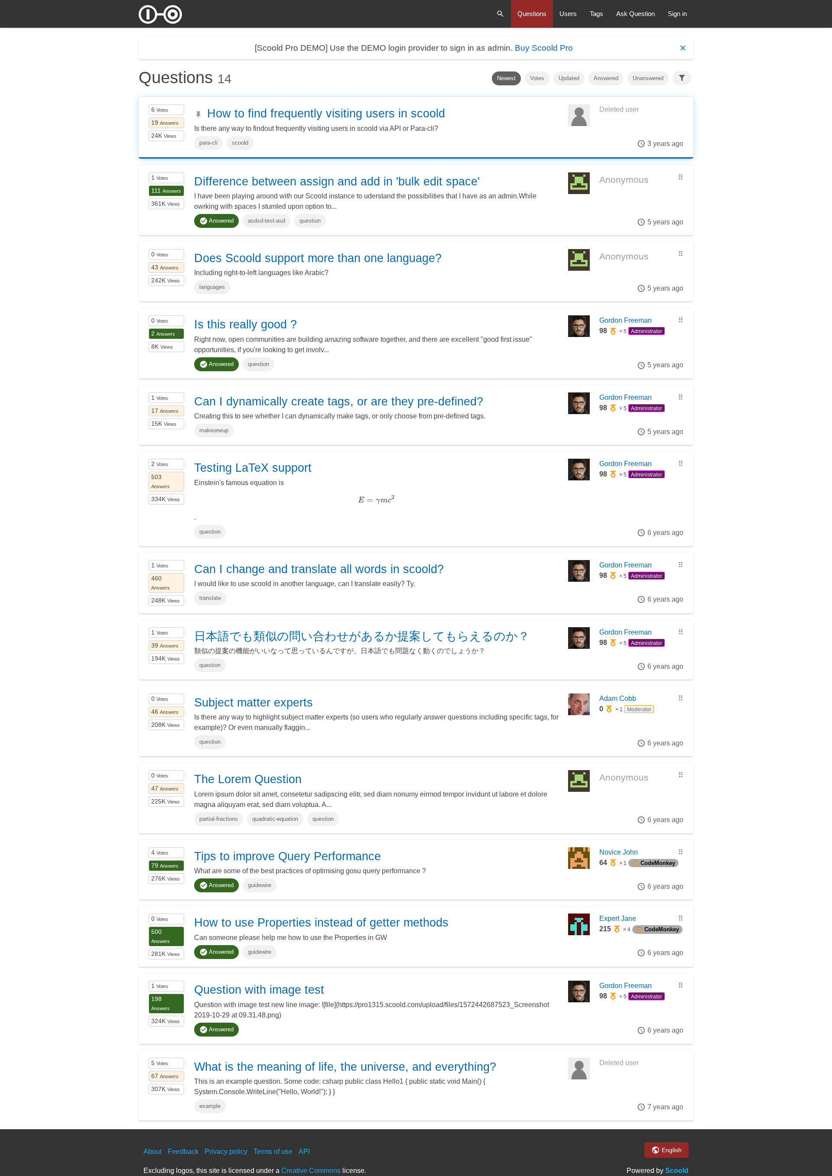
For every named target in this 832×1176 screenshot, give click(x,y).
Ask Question (635, 13)
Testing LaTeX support (253, 467)
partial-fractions (218, 819)
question (310, 220)
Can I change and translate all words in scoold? (319, 569)
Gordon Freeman (625, 320)
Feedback (183, 1151)
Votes (537, 78)
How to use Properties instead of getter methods (321, 922)
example (210, 1106)
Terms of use (273, 1151)
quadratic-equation (275, 819)
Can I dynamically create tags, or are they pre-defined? (338, 401)
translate (210, 598)
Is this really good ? (245, 324)
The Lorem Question (248, 779)
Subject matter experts (253, 702)
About (152, 1151)
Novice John (618, 852)
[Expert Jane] (579, 932)
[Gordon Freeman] (579, 334)
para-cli (208, 142)
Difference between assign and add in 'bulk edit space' (337, 181)
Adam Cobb (617, 698)
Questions (531, 13)
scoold (240, 142)
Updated (569, 78)
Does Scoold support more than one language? (318, 258)
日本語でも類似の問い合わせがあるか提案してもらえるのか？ (362, 636)
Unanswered (648, 78)
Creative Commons (311, 1170)
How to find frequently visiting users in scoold (326, 113)
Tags (596, 13)
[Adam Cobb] (579, 712)
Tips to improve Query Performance (287, 856)
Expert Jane (617, 918)
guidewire (259, 885)
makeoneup (213, 430)
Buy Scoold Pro (544, 47)
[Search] (500, 14)
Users (568, 13)
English (671, 1150)
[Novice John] (579, 866)
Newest (506, 78)
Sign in (677, 13)
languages (212, 287)
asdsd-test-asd (266, 220)
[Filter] (682, 78)
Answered (606, 78)
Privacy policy (226, 1151)
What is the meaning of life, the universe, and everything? (345, 1066)
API (304, 1151)
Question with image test (259, 989)
